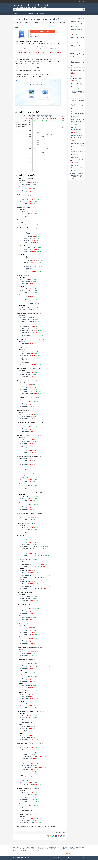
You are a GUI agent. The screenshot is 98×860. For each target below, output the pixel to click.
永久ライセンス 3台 (27, 799)
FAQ (37, 13)
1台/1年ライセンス (26, 307)
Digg (61, 836)
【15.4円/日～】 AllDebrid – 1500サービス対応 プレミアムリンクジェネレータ (77, 23)
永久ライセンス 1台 (27, 389)
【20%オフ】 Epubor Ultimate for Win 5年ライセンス (76, 47)
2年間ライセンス (26, 353)
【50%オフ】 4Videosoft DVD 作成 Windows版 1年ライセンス (77, 93)
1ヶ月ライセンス (26, 182)
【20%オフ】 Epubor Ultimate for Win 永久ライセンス (77, 129)
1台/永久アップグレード (28, 330)
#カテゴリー (22, 13)
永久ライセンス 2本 (27, 758)
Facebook (56, 836)
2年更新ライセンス (29, 260)
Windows (28, 22)
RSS (79, 1)
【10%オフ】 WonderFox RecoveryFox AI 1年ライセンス (76, 31)
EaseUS (17, 27)
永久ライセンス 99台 (27, 391)
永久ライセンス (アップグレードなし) (31, 546)
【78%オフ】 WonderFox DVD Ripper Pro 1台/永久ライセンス (77, 137)
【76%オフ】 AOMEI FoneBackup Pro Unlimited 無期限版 (77, 70)
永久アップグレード (27, 355)
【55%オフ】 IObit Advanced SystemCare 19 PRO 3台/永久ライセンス (77, 113)
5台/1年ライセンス (26, 321)
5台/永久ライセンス (27, 328)
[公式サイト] (40, 67)
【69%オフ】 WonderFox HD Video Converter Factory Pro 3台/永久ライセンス (76, 175)
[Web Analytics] (66, 853)
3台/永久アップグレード (28, 332)
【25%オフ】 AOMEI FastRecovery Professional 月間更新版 (77, 55)
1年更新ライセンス (29, 238)
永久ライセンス (26, 203)
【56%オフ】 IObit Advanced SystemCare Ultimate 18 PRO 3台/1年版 (77, 39)
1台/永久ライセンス (27, 324)
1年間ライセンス (26, 351)
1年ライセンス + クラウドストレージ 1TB (32, 666)
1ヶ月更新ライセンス (29, 234)
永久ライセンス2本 (26, 634)
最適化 (36, 22)
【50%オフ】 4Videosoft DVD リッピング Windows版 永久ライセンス (76, 167)
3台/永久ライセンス (27, 326)
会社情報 (42, 13)
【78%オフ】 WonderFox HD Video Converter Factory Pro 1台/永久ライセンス (77, 121)
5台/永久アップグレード (28, 335)
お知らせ (66, 857)
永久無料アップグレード (28, 784)
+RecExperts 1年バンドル (30, 752)
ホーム (15, 13)
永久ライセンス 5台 (27, 801)
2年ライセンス (25, 290)
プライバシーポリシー (75, 857)
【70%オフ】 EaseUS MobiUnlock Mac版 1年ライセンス (77, 63)
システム (32, 22)
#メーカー (30, 13)
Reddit (64, 836)
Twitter (53, 836)
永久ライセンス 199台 (27, 393)
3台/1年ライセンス (26, 309)
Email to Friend (48, 836)
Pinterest (59, 836)
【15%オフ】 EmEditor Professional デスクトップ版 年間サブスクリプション (76, 151)
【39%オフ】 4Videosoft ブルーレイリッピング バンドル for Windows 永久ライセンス (77, 85)
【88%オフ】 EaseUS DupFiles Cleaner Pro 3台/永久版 (38, 19)
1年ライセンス (25, 184)
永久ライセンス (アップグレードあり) (31, 548)
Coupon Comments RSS (51, 836)
